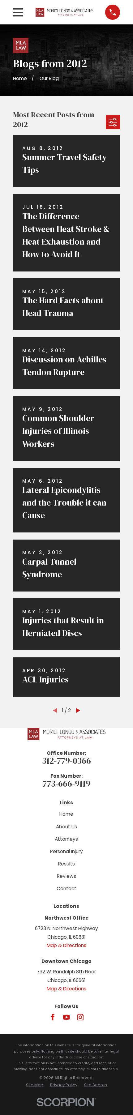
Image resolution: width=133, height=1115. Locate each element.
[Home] (64, 12)
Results (66, 864)
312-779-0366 (66, 761)
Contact (66, 888)
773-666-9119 (66, 783)
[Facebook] (52, 1017)
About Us (66, 826)
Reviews (66, 876)
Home (66, 814)
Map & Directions (66, 945)
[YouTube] (66, 1017)
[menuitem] (34, 1084)
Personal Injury (66, 851)
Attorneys (66, 839)
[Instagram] (80, 1017)
